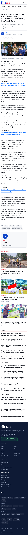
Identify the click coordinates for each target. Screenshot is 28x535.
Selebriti (9, 519)
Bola (8, 514)
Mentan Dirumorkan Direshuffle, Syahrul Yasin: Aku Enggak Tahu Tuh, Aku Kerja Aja (13, 84)
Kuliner (9, 505)
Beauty (21, 505)
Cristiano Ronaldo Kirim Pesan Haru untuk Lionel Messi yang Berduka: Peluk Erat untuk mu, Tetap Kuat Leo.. (13, 399)
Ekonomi (16, 451)
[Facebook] (9, 435)
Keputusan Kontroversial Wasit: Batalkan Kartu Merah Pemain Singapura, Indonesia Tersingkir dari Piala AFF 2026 (12, 416)
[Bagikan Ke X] (8, 38)
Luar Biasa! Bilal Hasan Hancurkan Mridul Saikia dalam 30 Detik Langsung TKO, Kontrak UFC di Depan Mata (13, 405)
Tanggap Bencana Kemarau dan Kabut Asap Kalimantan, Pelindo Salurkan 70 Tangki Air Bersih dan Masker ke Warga (13, 358)
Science (10, 497)
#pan (6, 225)
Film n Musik (16, 519)
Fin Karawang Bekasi (6, 484)
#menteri (19, 225)
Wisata (15, 505)
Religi (14, 508)
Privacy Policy (4, 469)
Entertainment (4, 455)
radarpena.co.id (5, 477)
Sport (19, 6)
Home (2, 9)
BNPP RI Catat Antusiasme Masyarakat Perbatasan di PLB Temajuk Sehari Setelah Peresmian (12, 273)
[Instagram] (4, 435)
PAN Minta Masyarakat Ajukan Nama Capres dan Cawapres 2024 (13, 191)
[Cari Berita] (23, 2)
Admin (5, 242)
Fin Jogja (3, 479)
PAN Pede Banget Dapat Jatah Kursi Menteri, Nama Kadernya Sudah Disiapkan (14, 133)
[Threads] (12, 435)
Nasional (7, 9)
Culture (8, 508)
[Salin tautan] (11, 38)
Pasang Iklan (3, 532)
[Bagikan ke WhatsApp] (2, 38)
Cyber (3, 500)
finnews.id (3, 475)
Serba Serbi (4, 522)
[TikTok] (2, 435)
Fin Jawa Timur (4, 482)
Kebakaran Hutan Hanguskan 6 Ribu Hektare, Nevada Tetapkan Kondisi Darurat (14, 373)
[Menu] (26, 2)
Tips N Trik (22, 497)
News (3, 6)
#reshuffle (12, 225)
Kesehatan (17, 455)
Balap (3, 514)
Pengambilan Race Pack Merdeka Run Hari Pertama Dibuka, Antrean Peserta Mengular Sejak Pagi (12, 352)
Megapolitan (17, 453)
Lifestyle (14, 6)
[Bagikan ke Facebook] (5, 38)
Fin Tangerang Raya (5, 486)
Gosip (3, 519)
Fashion (4, 505)
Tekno (8, 6)
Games (16, 497)
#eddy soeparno (6, 228)
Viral (15, 448)
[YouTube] (14, 435)
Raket (13, 514)
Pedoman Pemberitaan (6, 467)
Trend (3, 508)
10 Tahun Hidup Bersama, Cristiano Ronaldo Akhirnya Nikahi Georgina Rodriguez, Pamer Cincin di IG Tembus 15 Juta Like (13, 411)
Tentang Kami (4, 462)
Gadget (4, 497)
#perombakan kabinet (17, 228)
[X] (7, 435)
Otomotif (16, 446)
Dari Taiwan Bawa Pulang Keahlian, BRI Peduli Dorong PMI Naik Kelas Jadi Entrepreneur (14, 390)
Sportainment (20, 514)
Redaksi (3, 464)
